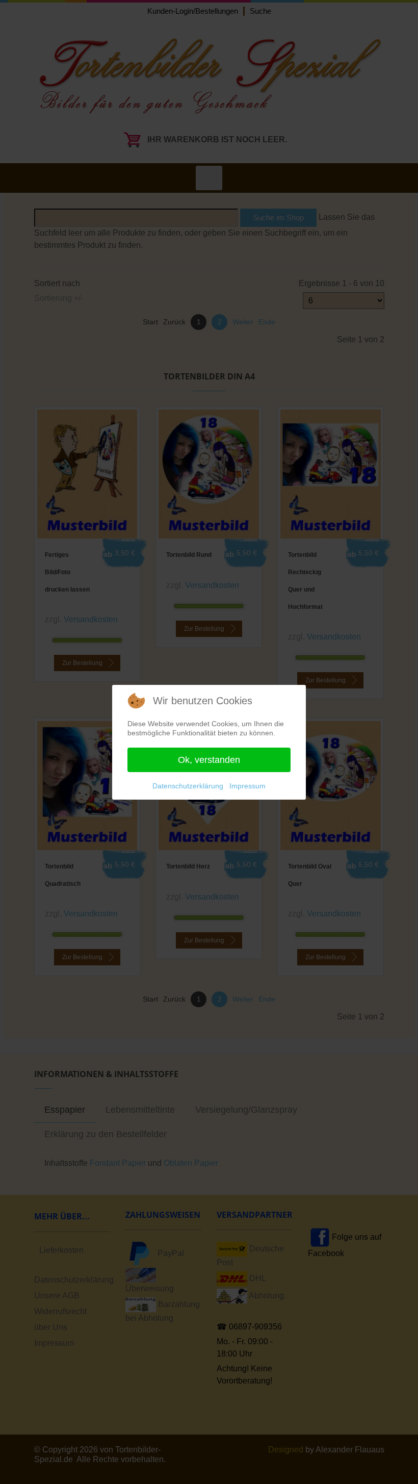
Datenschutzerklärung (187, 786)
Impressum (247, 786)
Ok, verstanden (209, 760)
